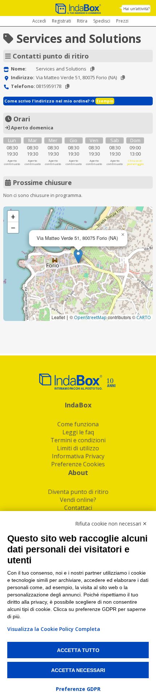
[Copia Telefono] (67, 86)
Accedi (39, 21)
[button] (78, 256)
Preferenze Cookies (78, 464)
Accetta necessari (78, 670)
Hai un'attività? (136, 8)
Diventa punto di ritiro (78, 492)
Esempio (105, 101)
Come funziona (78, 424)
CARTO (143, 317)
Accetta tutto (78, 650)
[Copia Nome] (92, 69)
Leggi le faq (78, 432)
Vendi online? (78, 500)
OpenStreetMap (90, 317)
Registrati (61, 21)
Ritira (82, 21)
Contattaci (78, 508)
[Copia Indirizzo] (123, 77)
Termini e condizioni (78, 440)
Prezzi (122, 21)
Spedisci (101, 21)
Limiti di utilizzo (78, 448)
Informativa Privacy (78, 456)
